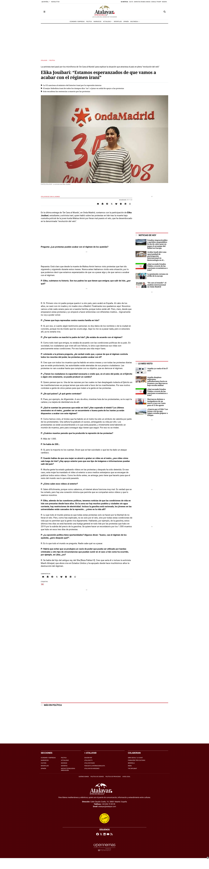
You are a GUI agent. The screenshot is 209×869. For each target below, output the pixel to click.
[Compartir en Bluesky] (116, 204)
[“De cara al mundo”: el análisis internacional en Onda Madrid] (141, 285)
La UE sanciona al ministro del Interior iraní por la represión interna (72, 85)
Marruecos (45, 760)
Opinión (43, 768)
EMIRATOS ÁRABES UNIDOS (142, 2)
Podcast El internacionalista (94, 766)
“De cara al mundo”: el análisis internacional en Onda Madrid (156, 285)
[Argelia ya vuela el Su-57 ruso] (141, 370)
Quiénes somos (84, 776)
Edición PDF (88, 757)
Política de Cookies (97, 776)
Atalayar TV (88, 760)
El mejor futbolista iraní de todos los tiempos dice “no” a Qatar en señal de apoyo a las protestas (83, 88)
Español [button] (46, 2)
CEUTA (131, 2)
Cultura (43, 763)
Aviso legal (126, 776)
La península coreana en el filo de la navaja (157, 275)
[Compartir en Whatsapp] (130, 204)
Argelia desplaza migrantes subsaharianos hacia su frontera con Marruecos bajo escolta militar (157, 381)
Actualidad (65, 760)
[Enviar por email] (98, 204)
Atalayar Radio (89, 763)
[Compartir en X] (111, 204)
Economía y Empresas (48, 757)
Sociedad (64, 763)
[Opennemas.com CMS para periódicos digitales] (104, 847)
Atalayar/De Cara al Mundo (50, 196)
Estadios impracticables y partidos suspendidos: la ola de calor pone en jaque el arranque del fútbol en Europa (157, 244)
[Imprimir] (102, 204)
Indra (130, 766)
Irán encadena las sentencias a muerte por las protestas (66, 91)
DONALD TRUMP (156, 2)
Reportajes (45, 766)
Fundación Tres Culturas (136, 760)
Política (52, 60)
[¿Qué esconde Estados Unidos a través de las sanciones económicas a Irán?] (141, 266)
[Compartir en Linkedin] (125, 204)
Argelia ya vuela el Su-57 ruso (157, 369)
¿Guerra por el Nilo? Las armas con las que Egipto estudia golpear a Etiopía (157, 412)
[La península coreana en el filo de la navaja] (141, 276)
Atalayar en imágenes (91, 768)
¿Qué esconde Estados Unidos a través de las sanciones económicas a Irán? (157, 267)
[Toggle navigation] (44, 11)
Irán (42, 584)
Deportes (64, 766)
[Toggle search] (165, 11)
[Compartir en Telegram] (121, 204)
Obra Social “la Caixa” (135, 757)
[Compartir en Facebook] (107, 204)
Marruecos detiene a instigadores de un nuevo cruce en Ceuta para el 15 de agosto (156, 402)
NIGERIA (164, 2)
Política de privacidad (113, 776)
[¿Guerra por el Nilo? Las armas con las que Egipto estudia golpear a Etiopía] (141, 411)
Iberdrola (131, 763)
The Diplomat (132, 768)
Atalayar (44, 60)
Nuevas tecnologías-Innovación (68, 769)
